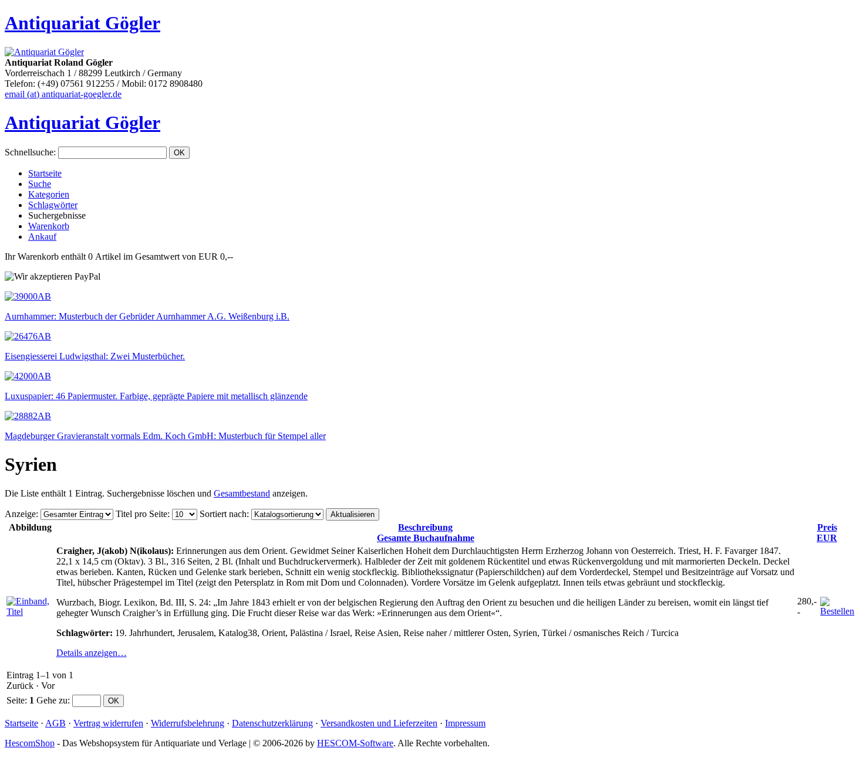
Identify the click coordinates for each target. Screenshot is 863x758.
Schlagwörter (52, 205)
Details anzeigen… (91, 653)
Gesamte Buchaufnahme (425, 532)
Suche (39, 184)
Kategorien (48, 194)
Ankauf (42, 237)
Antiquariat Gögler (82, 22)
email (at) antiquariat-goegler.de (63, 94)
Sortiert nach (223, 514)
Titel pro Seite (141, 514)
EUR (827, 532)
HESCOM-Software (355, 743)
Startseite (45, 173)
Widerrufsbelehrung (187, 723)
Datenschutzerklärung (272, 723)
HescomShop (30, 743)
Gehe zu (52, 700)
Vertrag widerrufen (108, 723)
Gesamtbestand (242, 493)
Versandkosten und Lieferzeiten (379, 723)
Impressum (465, 723)
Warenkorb (48, 226)
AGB (55, 723)
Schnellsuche (29, 152)
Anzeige (20, 514)
